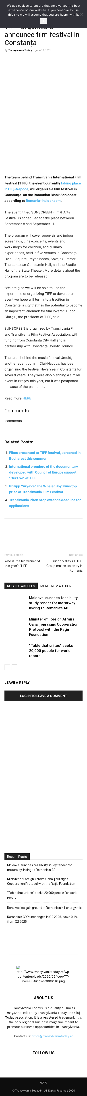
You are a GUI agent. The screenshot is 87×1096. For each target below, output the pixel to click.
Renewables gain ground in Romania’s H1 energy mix (44, 908)
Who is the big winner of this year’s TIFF (22, 563)
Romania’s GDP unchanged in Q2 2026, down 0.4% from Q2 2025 (42, 919)
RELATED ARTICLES (21, 586)
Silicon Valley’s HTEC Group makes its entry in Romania (64, 566)
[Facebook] (8, 60)
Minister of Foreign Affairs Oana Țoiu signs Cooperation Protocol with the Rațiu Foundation (41, 881)
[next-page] (14, 667)
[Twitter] (19, 60)
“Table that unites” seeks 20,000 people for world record (51, 650)
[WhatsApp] (39, 60)
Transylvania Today (20, 50)
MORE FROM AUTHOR (55, 586)
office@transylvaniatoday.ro (52, 1036)
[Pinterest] (29, 60)
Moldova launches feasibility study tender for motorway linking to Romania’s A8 (53, 603)
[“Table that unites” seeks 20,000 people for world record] (15, 650)
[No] (81, 14)
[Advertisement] (43, 792)
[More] (50, 60)
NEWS (43, 1083)
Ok (44, 21)
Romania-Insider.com (43, 201)
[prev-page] (7, 667)
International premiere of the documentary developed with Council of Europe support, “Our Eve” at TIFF (43, 472)
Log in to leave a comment (43, 696)
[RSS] (43, 1066)
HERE (27, 398)
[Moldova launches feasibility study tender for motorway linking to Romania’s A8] (15, 603)
